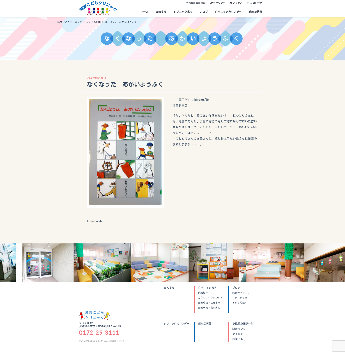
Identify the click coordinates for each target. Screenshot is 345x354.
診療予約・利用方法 (209, 308)
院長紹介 (203, 293)
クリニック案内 (183, 11)
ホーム (144, 11)
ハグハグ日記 (239, 298)
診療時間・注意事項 (209, 303)
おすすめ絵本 (239, 303)
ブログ (204, 11)
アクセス (238, 3)
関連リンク (219, 3)
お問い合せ (256, 3)
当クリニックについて (210, 298)
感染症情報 (255, 11)
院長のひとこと (241, 293)
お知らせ (161, 11)
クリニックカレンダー (228, 11)
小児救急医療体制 (196, 3)
